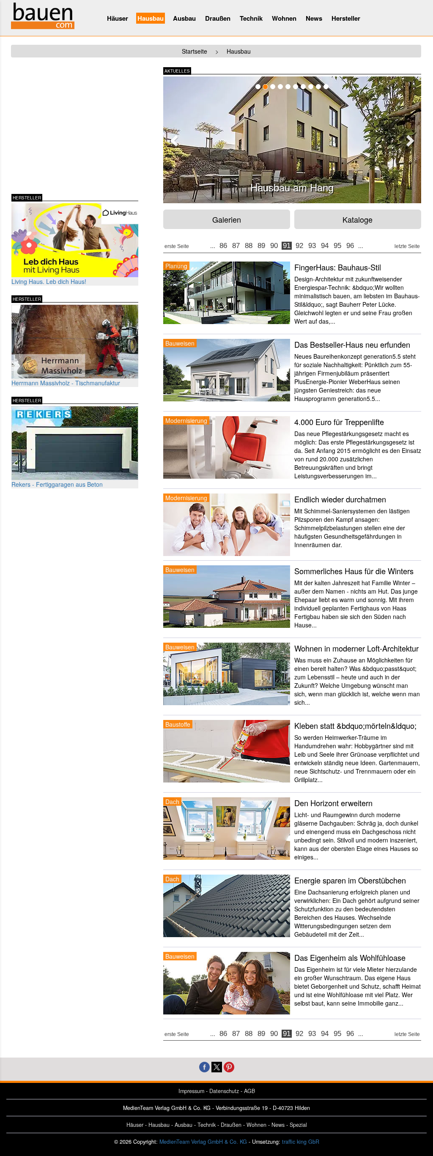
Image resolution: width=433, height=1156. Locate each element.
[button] (172, 138)
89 (261, 246)
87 (236, 246)
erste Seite (176, 246)
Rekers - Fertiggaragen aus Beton (57, 484)
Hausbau (150, 18)
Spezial (298, 1125)
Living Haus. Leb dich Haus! (48, 281)
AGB (249, 1091)
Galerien (226, 219)
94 (325, 246)
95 (337, 246)
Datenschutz (224, 1091)
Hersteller (346, 18)
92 (299, 246)
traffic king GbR (300, 1141)
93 (312, 246)
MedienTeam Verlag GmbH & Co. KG (203, 1141)
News (314, 18)
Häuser (117, 18)
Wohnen (284, 18)
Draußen (217, 18)
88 (248, 246)
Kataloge (358, 219)
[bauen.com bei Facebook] (204, 1066)
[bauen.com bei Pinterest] (229, 1066)
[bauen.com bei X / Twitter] (216, 1066)
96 (350, 246)
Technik (251, 18)
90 (274, 246)
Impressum (191, 1091)
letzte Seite (407, 246)
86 (223, 246)
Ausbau (184, 18)
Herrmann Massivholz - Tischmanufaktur (65, 383)
